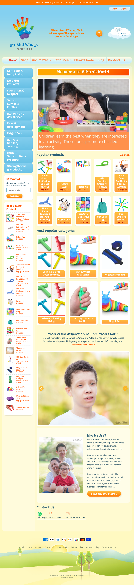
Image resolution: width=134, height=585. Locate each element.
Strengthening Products (16, 168)
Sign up (124, 9)
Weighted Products (13, 83)
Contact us (116, 60)
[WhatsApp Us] (40, 514)
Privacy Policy (63, 547)
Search (21, 547)
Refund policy (77, 547)
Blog (101, 60)
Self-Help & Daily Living (15, 73)
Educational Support (15, 92)
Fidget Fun (14, 133)
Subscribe (14, 196)
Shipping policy (92, 547)
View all (125, 155)
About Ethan (41, 60)
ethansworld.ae (66, 575)
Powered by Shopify (67, 578)
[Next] (125, 114)
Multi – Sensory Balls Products (16, 157)
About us (38, 547)
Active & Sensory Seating (12, 143)
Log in (114, 9)
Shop (24, 60)
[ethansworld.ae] (23, 33)
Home (13, 60)
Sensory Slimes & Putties (13, 104)
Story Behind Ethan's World (74, 60)
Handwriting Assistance (15, 115)
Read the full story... (104, 494)
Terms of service (109, 547)
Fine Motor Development (16, 125)
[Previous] (41, 114)
